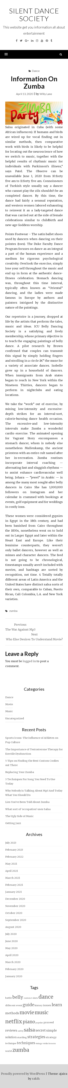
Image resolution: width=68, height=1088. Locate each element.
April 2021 (11, 870)
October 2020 (13, 913)
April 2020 (11, 955)
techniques (26, 1043)
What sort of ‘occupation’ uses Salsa (28, 809)
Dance (36, 70)
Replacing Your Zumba (19, 772)
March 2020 (12, 962)
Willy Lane (46, 93)
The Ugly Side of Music (19, 816)
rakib (35, 1078)
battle (8, 997)
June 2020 (11, 941)
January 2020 (13, 976)
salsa (29, 1030)
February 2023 (14, 849)
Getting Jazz (13, 823)
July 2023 (10, 842)
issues (47, 1005)
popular (39, 1023)
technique (10, 1043)
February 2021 (14, 884)
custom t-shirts (31, 998)
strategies (36, 1037)
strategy (51, 1037)
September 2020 (15, 920)
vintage (39, 1043)
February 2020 (14, 969)
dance (46, 997)
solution (11, 1037)
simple (51, 1030)
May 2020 (11, 948)
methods (12, 1013)
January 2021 (13, 891)
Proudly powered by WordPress (23, 1073)
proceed (48, 1022)
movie (27, 1013)
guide (28, 1004)
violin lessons (49, 1043)
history (39, 1005)
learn (57, 1004)
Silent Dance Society (34, 15)
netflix (13, 1021)
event (19, 1005)
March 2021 (12, 877)
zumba (13, 610)
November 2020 (15, 906)
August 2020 (13, 927)
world (8, 1051)
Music (9, 711)
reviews (11, 1030)
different (10, 1005)
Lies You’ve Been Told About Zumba (27, 802)
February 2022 (14, 856)
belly (17, 997)
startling (22, 1037)
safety (20, 1031)
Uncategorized (14, 718)
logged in (29, 661)
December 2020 (15, 898)
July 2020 (11, 934)
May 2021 (11, 863)
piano (29, 1022)
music (41, 1012)
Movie (9, 704)
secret (40, 1030)
